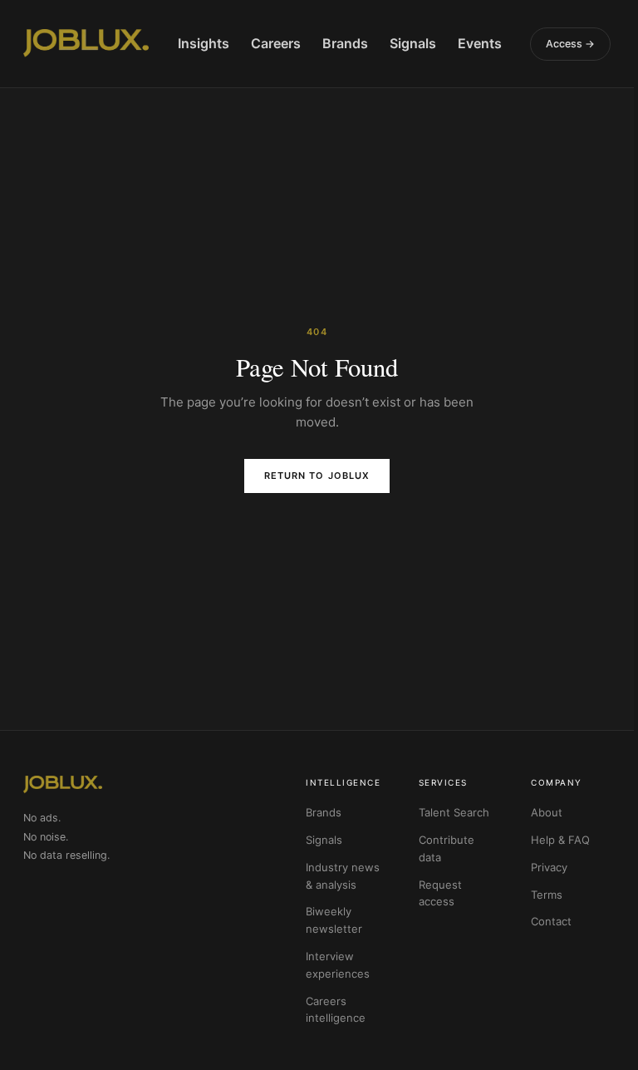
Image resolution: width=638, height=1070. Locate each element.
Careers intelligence (336, 1009)
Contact (551, 921)
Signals (413, 43)
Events (480, 43)
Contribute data (446, 848)
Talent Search (454, 812)
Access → (570, 43)
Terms (546, 894)
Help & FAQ (560, 839)
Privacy (549, 867)
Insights (203, 43)
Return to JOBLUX (317, 475)
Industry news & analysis (343, 875)
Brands (345, 43)
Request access (440, 893)
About (546, 812)
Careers (276, 43)
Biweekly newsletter (334, 920)
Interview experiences (338, 964)
